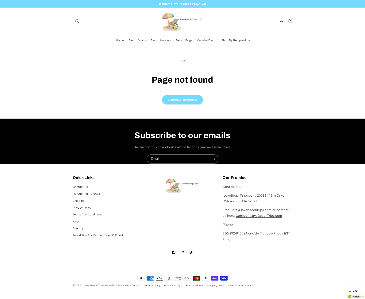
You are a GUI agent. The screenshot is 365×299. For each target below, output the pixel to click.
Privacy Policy (82, 207)
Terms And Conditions (87, 214)
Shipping (79, 200)
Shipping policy (216, 286)
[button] (77, 21)
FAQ (76, 221)
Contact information (240, 286)
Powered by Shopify (128, 285)
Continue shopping (182, 99)
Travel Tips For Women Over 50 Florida (99, 235)
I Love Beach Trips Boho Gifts (100, 285)
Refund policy (152, 286)
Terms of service (193, 286)
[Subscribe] (213, 159)
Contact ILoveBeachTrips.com (259, 216)
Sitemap (78, 228)
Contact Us (80, 187)
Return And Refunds (86, 193)
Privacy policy (172, 286)
